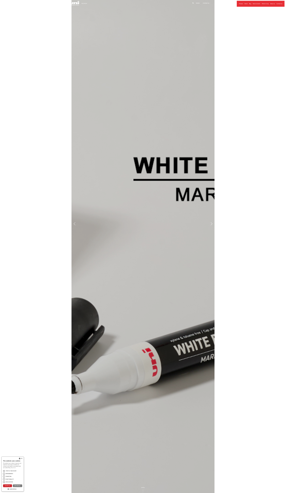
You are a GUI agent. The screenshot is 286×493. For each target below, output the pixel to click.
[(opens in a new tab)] (143, 246)
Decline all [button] (17, 485)
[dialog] (12, 474)
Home (198, 3)
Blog (250, 3)
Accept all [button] (7, 485)
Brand (246, 3)
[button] (12, 489)
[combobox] (19, 458)
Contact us (206, 3)
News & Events (256, 3)
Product (241, 3)
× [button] (21, 458)
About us (272, 3)
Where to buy (265, 3)
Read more (13, 467)
